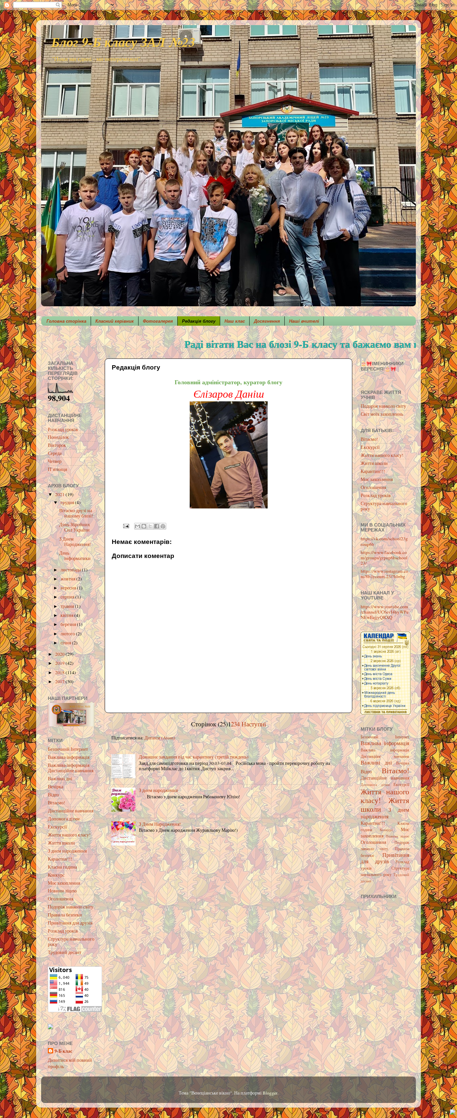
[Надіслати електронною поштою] (137, 526)
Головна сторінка (66, 321)
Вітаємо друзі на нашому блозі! (76, 513)
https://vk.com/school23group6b (384, 541)
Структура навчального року (71, 941)
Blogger (270, 1093)
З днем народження (158, 790)
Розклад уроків (63, 429)
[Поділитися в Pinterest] (163, 526)
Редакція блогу (198, 321)
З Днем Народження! (160, 824)
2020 (60, 654)
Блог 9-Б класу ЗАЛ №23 (123, 41)
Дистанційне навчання (70, 811)
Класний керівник (114, 321)
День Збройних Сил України (74, 527)
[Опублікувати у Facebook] (156, 526)
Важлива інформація (68, 757)
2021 (60, 494)
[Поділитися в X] (150, 526)
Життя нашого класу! (69, 835)
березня (69, 624)
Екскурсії (57, 827)
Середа (55, 453)
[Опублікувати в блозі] (144, 526)
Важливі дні (60, 779)
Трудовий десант (64, 952)
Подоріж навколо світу (383, 406)
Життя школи (61, 843)
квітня (67, 615)
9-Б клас (63, 1051)
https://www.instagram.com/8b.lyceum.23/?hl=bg (384, 573)
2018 (60, 672)
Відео (53, 795)
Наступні (254, 724)
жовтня (68, 579)
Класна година (62, 867)
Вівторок (57, 445)
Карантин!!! (60, 859)
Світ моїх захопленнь (382, 414)
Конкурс (56, 875)
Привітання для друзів (70, 923)
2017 (60, 681)
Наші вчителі (304, 321)
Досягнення (267, 321)
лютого (68, 634)
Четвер (55, 461)
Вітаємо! (56, 803)
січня (66, 643)
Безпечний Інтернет (68, 749)
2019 (60, 663)
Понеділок (58, 437)
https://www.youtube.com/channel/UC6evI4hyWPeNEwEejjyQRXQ (384, 612)
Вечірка (55, 787)
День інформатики (75, 555)
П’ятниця (57, 469)
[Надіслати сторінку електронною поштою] (125, 526)
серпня (68, 597)
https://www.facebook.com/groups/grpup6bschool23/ (384, 557)
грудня (68, 502)
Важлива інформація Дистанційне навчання (70, 768)
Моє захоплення (64, 883)
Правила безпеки (65, 915)
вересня (69, 588)
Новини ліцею (62, 891)
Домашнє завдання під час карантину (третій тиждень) (194, 757)
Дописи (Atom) (160, 738)
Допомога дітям (64, 819)
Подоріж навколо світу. (71, 907)
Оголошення (60, 899)
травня (68, 606)
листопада (71, 570)
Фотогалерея (158, 321)
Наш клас (234, 321)
